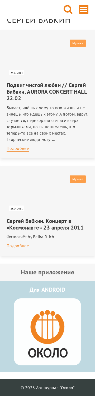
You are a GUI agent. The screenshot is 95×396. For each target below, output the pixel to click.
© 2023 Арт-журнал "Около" (48, 387)
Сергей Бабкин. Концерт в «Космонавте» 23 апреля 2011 (45, 224)
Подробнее (18, 148)
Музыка (77, 43)
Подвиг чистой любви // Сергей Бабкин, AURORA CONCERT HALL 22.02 (47, 92)
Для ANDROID (47, 289)
